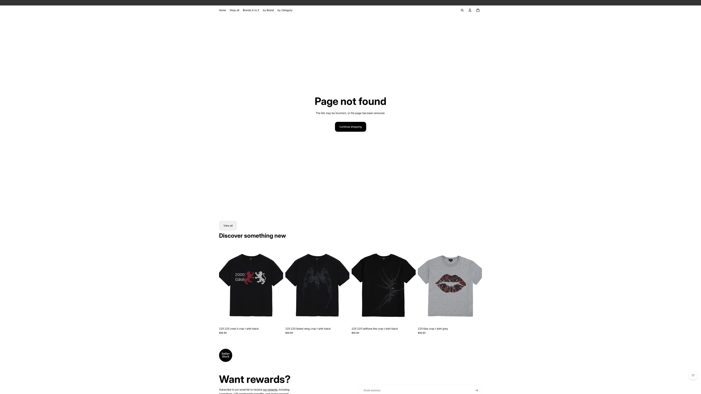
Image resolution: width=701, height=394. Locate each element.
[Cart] (478, 10)
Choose (280, 319)
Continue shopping (350, 126)
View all (228, 225)
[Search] (462, 10)
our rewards (270, 389)
